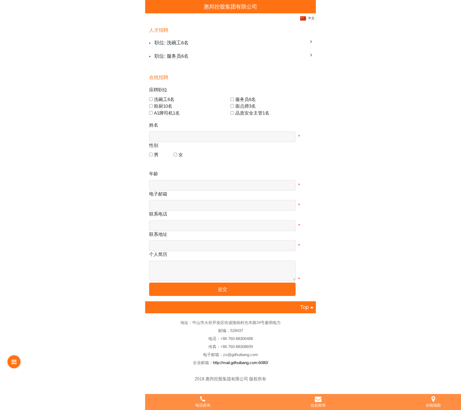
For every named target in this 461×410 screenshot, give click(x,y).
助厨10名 (163, 106)
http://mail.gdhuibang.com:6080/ (240, 362)
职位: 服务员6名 (171, 56)
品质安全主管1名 (252, 113)
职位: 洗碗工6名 (171, 42)
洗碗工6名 (164, 99)
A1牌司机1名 (167, 113)
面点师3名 (245, 106)
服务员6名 (245, 99)
